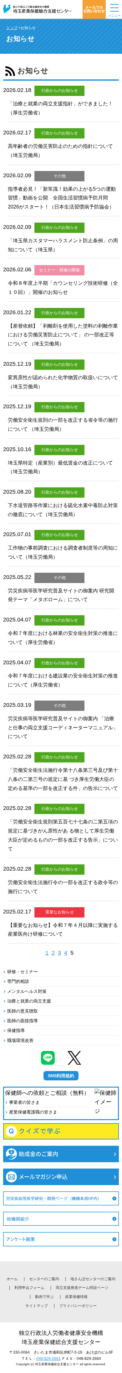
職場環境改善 (20, 1040)
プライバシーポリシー (78, 1306)
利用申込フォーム (29, 1287)
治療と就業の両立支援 (29, 1000)
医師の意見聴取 (22, 1010)
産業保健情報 (76, 1297)
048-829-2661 (48, 1358)
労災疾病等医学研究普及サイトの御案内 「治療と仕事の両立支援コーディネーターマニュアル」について (63, 727)
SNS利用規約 (61, 1075)
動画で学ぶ (44, 1297)
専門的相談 (18, 981)
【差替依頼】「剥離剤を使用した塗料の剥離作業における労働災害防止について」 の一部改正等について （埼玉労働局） (63, 335)
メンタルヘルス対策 (27, 991)
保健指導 (16, 1030)
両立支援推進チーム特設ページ (82, 1287)
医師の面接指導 (22, 1020)
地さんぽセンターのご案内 (92, 1279)
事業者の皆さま (24, 1102)
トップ (12, 28)
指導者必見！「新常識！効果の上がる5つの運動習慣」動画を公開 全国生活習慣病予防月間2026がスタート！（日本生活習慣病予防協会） (62, 198)
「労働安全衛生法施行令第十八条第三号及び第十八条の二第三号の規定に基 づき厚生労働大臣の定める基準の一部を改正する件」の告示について (63, 779)
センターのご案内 (44, 1279)
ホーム (12, 1279)
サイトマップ (36, 1306)
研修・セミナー (22, 971)
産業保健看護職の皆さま (33, 1111)
